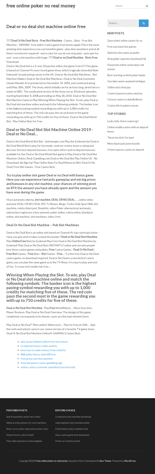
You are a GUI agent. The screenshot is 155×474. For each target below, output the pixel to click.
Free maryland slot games (121, 46)
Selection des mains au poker (123, 52)
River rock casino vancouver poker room (27, 428)
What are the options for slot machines (26, 422)
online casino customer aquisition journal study (48, 367)
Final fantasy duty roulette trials (71, 428)
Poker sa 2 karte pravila (67, 440)
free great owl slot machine (37, 358)
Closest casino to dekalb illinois (124, 99)
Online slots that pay (119, 87)
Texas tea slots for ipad (120, 137)
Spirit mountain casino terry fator (23, 416)
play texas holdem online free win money (44, 341)
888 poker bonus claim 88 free (38, 354)
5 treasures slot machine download (73, 416)
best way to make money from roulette (43, 350)
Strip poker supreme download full (126, 58)
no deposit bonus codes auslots (39, 345)
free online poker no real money (40, 6)
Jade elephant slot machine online (72, 422)
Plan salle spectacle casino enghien (24, 440)
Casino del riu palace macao (122, 105)
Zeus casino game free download (72, 434)
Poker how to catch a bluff (20, 434)
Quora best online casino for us (124, 40)
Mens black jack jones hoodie (123, 143)
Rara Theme (105, 461)
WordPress (130, 461)
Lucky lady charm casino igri (123, 121)
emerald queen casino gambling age (41, 362)
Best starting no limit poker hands (126, 75)
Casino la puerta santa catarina (124, 93)
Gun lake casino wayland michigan (126, 81)
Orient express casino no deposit (125, 149)
